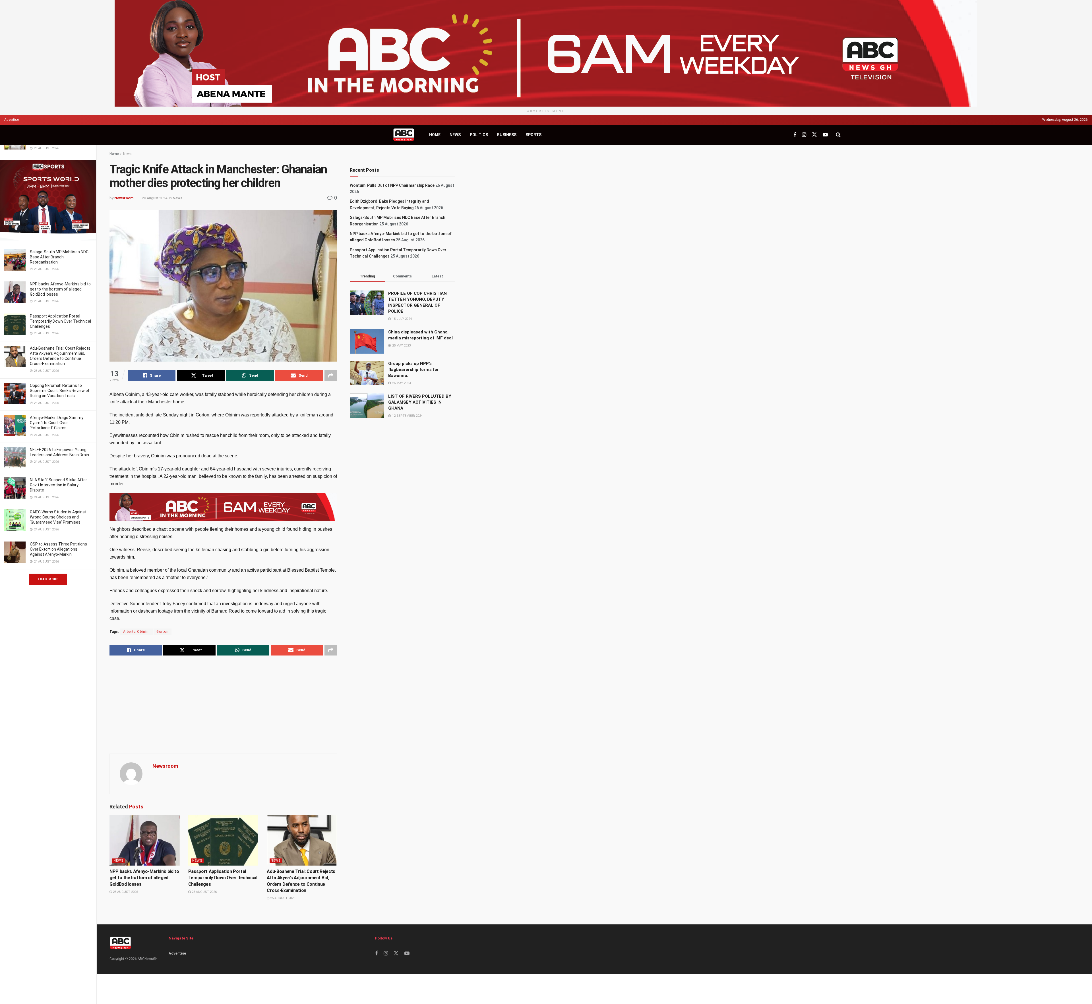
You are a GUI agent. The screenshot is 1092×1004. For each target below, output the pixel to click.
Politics (479, 134)
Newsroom (124, 198)
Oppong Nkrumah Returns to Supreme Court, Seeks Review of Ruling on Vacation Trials (60, 390)
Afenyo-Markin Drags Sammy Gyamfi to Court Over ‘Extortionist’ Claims (56, 422)
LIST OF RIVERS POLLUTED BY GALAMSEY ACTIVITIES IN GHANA (419, 402)
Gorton (162, 632)
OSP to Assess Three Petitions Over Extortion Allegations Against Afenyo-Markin (58, 549)
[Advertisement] (223, 705)
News (455, 134)
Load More (48, 579)
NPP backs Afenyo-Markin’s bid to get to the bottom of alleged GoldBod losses (60, 289)
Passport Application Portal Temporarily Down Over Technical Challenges (60, 321)
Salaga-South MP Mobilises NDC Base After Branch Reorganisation (59, 257)
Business (506, 134)
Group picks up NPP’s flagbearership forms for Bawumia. (413, 369)
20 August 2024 (154, 198)
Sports (533, 134)
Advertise (11, 120)
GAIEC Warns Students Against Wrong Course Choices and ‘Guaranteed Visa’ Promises (58, 517)
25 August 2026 (125, 892)
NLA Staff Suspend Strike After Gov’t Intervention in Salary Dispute (58, 485)
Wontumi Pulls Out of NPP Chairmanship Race (392, 185)
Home (434, 134)
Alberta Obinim (136, 632)
